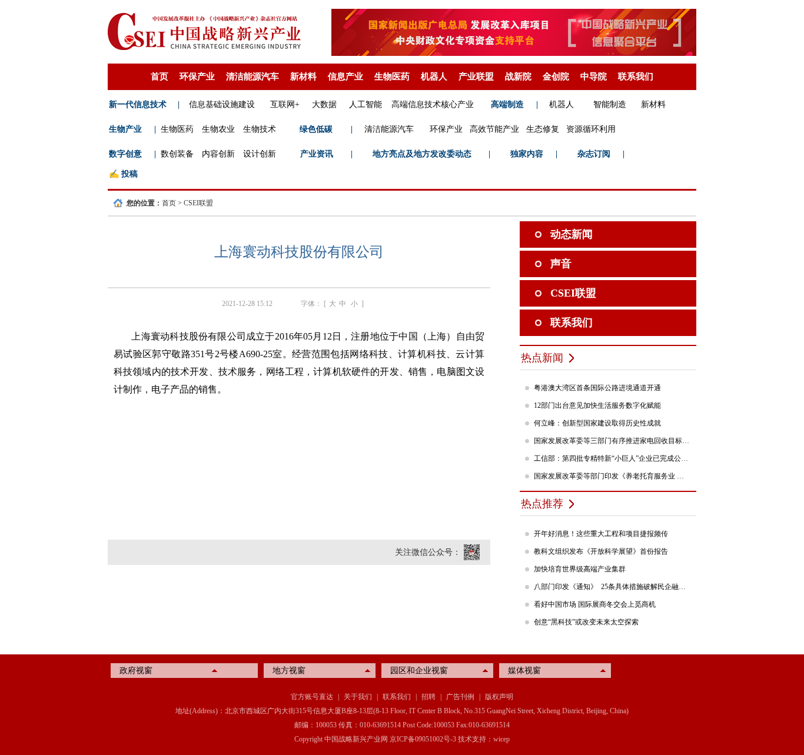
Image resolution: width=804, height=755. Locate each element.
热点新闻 (542, 358)
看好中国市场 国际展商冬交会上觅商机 (595, 604)
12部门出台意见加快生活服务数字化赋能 (597, 405)
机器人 (434, 76)
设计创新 (259, 153)
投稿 (129, 173)
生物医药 (392, 76)
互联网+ (285, 104)
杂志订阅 (593, 153)
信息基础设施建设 (222, 104)
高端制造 (507, 104)
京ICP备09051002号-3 (423, 739)
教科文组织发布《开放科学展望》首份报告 (601, 551)
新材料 (303, 76)
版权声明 (499, 697)
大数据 (324, 104)
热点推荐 (542, 504)
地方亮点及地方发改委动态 (422, 153)
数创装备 (177, 153)
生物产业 (125, 129)
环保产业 (197, 76)
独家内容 (526, 153)
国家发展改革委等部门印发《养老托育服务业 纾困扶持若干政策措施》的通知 (612, 476)
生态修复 (542, 129)
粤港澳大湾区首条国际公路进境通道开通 (597, 388)
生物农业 (218, 129)
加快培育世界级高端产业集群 (580, 569)
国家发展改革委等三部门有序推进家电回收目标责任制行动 (612, 441)
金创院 (556, 76)
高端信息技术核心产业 (432, 104)
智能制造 (609, 104)
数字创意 (125, 153)
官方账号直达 (312, 697)
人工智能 (365, 104)
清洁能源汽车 (252, 76)
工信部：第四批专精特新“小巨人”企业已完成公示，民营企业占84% (612, 458)
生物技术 (259, 129)
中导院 (593, 76)
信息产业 (345, 76)
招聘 (428, 697)
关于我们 (358, 697)
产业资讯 (316, 153)
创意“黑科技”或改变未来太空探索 (586, 622)
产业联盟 (476, 76)
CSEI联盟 (198, 203)
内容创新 (218, 153)
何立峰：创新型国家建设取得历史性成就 (597, 423)
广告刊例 (460, 697)
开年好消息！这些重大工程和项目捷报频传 (601, 534)
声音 (561, 264)
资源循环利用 (591, 129)
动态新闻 (571, 234)
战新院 (518, 76)
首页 (159, 76)
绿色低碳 (316, 129)
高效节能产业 (494, 129)
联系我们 (635, 76)
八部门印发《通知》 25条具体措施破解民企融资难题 (612, 587)
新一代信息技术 (138, 104)
